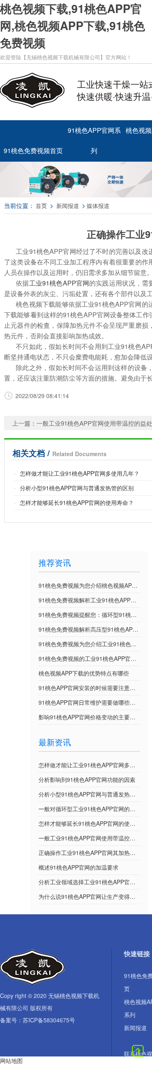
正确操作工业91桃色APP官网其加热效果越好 (89, 853)
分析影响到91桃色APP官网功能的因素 (87, 779)
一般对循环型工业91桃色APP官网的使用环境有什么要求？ (89, 809)
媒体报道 (98, 205)
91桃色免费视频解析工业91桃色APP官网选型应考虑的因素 (89, 600)
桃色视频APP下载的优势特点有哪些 (84, 673)
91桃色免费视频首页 (33, 150)
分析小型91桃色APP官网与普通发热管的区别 (77, 488)
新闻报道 (67, 205)
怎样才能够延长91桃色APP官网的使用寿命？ (77, 502)
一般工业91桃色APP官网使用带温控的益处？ (89, 838)
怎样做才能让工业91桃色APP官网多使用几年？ (89, 765)
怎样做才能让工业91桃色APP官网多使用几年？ (79, 473)
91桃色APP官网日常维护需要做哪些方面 (89, 702)
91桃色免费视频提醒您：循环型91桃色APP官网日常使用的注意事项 (89, 614)
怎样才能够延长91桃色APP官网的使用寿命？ (89, 823)
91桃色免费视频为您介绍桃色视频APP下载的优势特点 (89, 585)
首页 (41, 205)
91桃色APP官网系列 (94, 133)
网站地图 (11, 1060)
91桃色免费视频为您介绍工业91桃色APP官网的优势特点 (89, 644)
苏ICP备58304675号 (49, 1020)
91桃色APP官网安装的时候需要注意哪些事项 (89, 688)
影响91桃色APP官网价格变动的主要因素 (89, 717)
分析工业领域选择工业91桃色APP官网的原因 (89, 882)
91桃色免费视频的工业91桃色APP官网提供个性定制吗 (89, 658)
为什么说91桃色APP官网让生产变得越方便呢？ (89, 896)
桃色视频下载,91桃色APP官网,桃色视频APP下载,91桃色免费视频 (72, 25)
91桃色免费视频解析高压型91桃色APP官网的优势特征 (89, 629)
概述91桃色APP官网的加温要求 (78, 867)
